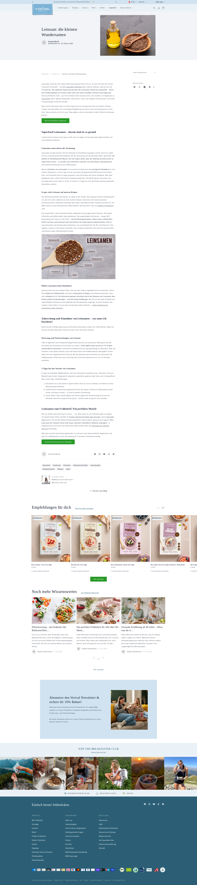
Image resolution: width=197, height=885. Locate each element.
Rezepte (60, 469)
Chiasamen (46, 99)
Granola (35, 828)
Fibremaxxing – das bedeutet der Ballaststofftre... (49, 629)
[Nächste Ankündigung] (116, 2)
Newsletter (69, 848)
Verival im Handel (72, 836)
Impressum (103, 820)
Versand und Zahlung (107, 832)
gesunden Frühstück (74, 87)
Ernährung (55, 74)
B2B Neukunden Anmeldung (76, 852)
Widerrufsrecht (105, 836)
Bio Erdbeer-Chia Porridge (41, 565)
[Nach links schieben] (158, 507)
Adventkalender (38, 860)
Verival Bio (45, 74)
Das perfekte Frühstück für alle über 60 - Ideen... (98, 629)
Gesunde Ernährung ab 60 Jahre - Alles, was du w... (142, 629)
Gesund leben (95, 465)
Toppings (35, 848)
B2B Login (159, 2)
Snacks (34, 844)
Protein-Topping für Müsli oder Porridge (85, 417)
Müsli (34, 832)
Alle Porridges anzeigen (84, 508)
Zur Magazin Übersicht (90, 593)
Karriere (68, 844)
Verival (39, 880)
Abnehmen (46, 465)
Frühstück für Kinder (80, 465)
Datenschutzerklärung (107, 844)
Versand (86, 880)
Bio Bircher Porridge (79, 565)
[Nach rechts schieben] (163, 507)
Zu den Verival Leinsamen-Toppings (58, 442)
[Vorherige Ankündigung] (32, 2)
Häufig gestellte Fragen (74, 832)
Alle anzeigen (98, 579)
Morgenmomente (48, 469)
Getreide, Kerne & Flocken (42, 852)
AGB (101, 824)
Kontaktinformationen (96, 880)
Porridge (35, 824)
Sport (68, 469)
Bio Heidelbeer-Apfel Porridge (122, 565)
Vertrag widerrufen (106, 840)
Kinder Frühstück (38, 840)
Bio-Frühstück (37, 820)
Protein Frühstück (39, 836)
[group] (16, 773)
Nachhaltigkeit (71, 824)
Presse (67, 840)
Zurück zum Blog (99, 491)
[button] (63, 8)
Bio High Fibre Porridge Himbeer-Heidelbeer (168, 565)
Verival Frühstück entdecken (55, 121)
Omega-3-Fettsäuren (105, 206)
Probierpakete (37, 856)
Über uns (68, 820)
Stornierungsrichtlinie (119, 880)
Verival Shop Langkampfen (75, 828)
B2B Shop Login (71, 856)
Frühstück (66, 465)
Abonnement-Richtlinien (108, 828)
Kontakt (102, 848)
